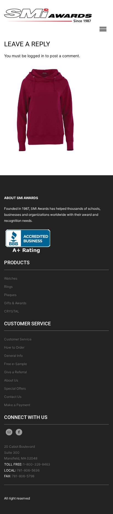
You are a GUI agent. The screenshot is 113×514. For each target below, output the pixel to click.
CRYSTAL (11, 311)
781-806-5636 (28, 470)
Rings (8, 287)
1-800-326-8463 (36, 464)
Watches (10, 278)
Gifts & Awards (15, 303)
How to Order (14, 347)
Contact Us (12, 397)
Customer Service (18, 339)
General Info (13, 356)
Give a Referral (15, 372)
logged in (35, 55)
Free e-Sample (15, 364)
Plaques (10, 295)
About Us (11, 380)
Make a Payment (17, 405)
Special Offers (15, 388)
